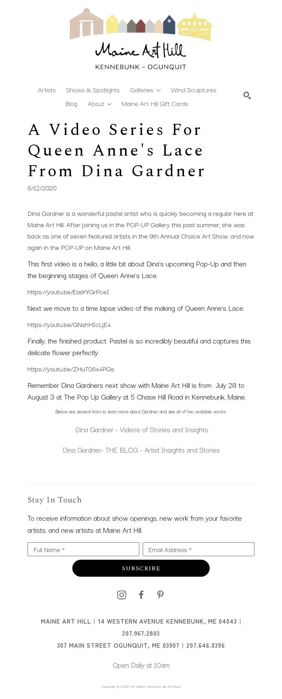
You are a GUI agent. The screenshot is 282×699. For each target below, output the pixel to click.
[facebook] (141, 595)
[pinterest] (160, 595)
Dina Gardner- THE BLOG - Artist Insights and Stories (141, 449)
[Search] (247, 95)
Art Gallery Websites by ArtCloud (156, 686)
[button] (145, 89)
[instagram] (121, 595)
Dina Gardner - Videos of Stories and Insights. (141, 429)
